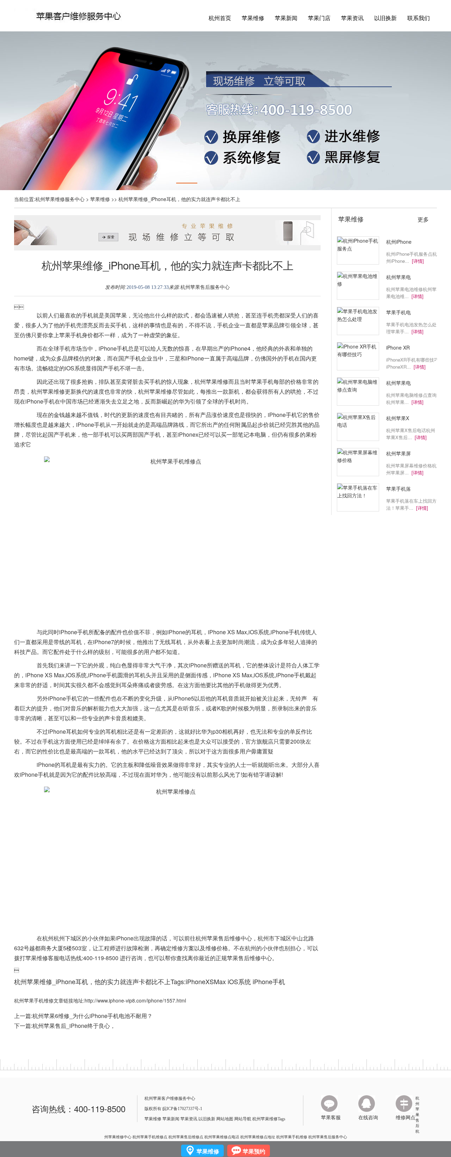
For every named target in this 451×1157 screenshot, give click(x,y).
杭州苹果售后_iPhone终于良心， (74, 1026)
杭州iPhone (399, 241)
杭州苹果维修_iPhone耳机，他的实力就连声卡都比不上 (167, 265)
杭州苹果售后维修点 (185, 1136)
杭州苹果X (397, 418)
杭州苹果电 (398, 276)
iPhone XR (398, 347)
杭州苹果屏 (398, 453)
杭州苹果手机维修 (291, 1136)
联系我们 (418, 18)
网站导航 (242, 1118)
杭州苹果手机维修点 (149, 1136)
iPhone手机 (269, 981)
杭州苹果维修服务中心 (60, 198)
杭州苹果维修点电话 (221, 1136)
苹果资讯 (352, 18)
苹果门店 (319, 18)
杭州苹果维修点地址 (257, 1136)
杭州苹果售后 (417, 1111)
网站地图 (224, 1118)
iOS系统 (239, 981)
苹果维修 (253, 18)
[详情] (418, 261)
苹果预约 (254, 1151)
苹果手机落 (398, 488)
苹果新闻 (286, 18)
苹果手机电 (398, 312)
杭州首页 (220, 18)
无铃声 (298, 698)
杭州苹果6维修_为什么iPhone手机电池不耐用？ (92, 1016)
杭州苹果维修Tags (268, 1118)
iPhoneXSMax (206, 981)
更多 (423, 219)
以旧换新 (385, 18)
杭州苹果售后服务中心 (205, 287)
